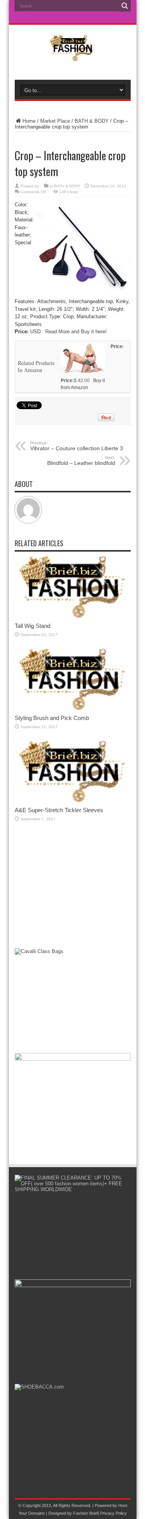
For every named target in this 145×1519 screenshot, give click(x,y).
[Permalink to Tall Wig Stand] (73, 617)
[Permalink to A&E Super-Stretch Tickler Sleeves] (73, 801)
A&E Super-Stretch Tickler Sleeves (59, 810)
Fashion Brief (85, 1513)
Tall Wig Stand (32, 625)
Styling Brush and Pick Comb (52, 718)
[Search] (125, 6)
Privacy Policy (113, 1513)
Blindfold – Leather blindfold (81, 460)
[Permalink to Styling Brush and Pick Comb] (73, 709)
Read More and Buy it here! (76, 331)
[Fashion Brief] (72, 55)
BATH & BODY (92, 121)
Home (29, 121)
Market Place (55, 121)
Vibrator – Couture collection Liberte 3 (76, 446)
